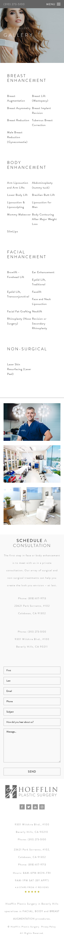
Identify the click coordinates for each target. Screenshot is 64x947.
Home (8, 28)
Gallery (23, 28)
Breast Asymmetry (19, 108)
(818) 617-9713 (37, 598)
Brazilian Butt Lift (43, 195)
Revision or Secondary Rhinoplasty (39, 323)
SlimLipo (12, 231)
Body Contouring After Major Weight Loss (44, 219)
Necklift (37, 311)
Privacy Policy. (49, 926)
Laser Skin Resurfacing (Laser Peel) (19, 369)
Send (32, 772)
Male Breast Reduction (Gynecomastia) (17, 137)
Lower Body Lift (17, 195)
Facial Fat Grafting (19, 311)
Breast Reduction (18, 120)
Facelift (36, 292)
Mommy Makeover (19, 214)
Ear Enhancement (43, 272)
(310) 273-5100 (14, 4)
